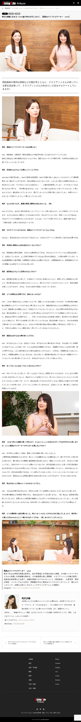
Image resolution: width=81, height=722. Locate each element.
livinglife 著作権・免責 (38, 712)
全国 (5, 13)
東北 (30, 663)
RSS (43, 709)
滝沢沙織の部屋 (18, 624)
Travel (57, 684)
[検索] (74, 3)
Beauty (57, 659)
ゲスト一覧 (49, 712)
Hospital (57, 667)
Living (57, 676)
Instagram (37, 709)
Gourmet (57, 663)
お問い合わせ (56, 712)
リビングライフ (36, 719)
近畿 (30, 680)
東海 (30, 676)
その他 (17, 13)
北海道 (31, 659)
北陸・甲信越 (33, 667)
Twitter (40, 709)
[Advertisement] (14, 667)
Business (57, 680)
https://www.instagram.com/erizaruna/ (26, 588)
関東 (30, 671)
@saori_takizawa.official (26, 620)
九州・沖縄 (32, 688)
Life (11, 13)
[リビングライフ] (14, 3)
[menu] (78, 3)
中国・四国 (32, 684)
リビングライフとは (26, 712)
